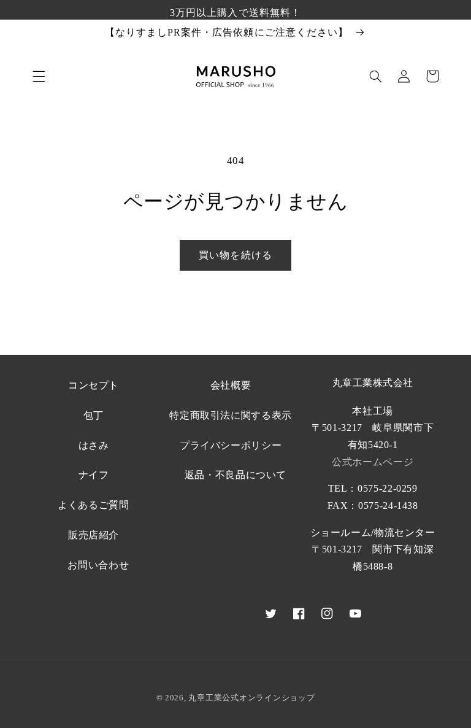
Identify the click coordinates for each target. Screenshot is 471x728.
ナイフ (93, 475)
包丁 (93, 415)
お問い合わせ (98, 565)
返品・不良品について (235, 475)
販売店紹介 (93, 535)
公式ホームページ (372, 462)
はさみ (93, 445)
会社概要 (230, 385)
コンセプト (93, 385)
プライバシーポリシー (230, 445)
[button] (39, 76)
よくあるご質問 (93, 505)
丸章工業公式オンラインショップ (251, 697)
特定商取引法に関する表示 (230, 415)
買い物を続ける (235, 255)
